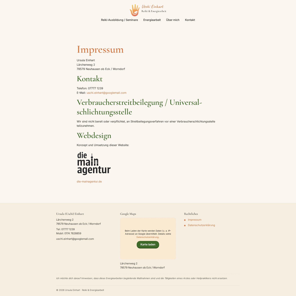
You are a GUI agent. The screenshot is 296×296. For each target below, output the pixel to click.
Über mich (173, 20)
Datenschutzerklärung (148, 237)
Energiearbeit (152, 20)
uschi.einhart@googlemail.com (106, 92)
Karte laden (147, 244)
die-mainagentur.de (89, 181)
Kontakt (190, 20)
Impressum (194, 219)
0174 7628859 (72, 233)
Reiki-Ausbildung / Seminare (119, 20)
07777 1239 (68, 229)
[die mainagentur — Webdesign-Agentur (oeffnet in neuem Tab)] (94, 163)
